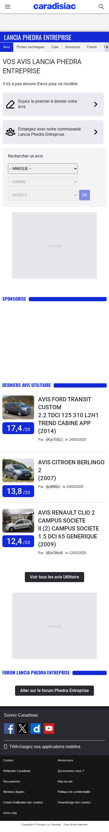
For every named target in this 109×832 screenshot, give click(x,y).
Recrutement (11, 781)
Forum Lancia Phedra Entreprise (36, 672)
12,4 (18, 541)
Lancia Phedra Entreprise (37, 37)
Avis (6, 47)
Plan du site (65, 781)
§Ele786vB (54, 553)
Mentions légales (14, 791)
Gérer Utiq (10, 813)
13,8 (18, 491)
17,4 (18, 428)
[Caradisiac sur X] (23, 729)
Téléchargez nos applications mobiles (44, 746)
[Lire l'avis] (18, 419)
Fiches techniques (31, 47)
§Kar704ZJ (54, 440)
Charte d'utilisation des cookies (23, 802)
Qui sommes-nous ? (71, 770)
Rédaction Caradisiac (17, 770)
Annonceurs (65, 760)
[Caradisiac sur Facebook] (10, 729)
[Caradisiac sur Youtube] (49, 729)
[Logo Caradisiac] (55, 11)
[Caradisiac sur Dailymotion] (36, 729)
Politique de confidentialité (74, 791)
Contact (8, 760)
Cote (54, 47)
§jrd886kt (53, 487)
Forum (92, 47)
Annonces (72, 47)
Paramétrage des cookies (74, 802)
